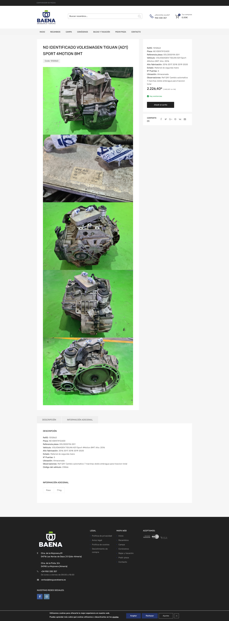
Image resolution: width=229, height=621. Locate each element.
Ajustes (166, 616)
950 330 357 (161, 18)
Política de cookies (100, 544)
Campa (69, 32)
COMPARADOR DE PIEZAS (46, 3)
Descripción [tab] (49, 419)
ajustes (115, 617)
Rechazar (150, 616)
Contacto (136, 32)
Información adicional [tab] (80, 419)
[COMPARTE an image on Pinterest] (175, 119)
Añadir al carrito (160, 105)
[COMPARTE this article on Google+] (170, 119)
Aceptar (133, 616)
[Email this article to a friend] (184, 119)
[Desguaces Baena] (46, 17)
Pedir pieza (120, 32)
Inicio (42, 32)
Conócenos (82, 32)
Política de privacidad (102, 536)
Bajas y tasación (101, 32)
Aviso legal (97, 540)
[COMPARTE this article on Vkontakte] (179, 119)
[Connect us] (40, 596)
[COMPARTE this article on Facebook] (160, 119)
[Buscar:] (105, 16)
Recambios (55, 32)
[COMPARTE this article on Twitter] (165, 119)
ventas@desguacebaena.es (53, 580)
